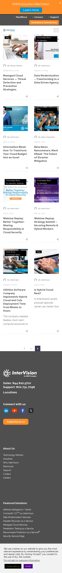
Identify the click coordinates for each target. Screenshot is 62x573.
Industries (7, 459)
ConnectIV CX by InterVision (18, 513)
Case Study (10, 252)
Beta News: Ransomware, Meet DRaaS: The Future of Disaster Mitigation (46, 154)
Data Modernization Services (17, 517)
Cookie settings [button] (13, 566)
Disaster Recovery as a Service (18, 521)
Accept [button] (28, 566)
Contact (7, 474)
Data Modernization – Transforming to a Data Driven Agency (46, 79)
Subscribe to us (16, 421)
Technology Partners (13, 455)
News (8, 109)
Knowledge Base (44, 38)
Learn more (31, 10)
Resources (8, 466)
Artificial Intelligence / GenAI (17, 509)
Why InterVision (11, 462)
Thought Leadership (45, 112)
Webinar (20, 183)
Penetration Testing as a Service (18, 528)
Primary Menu (56, 30)
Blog (7, 38)
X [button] (60, 3)
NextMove (21, 17)
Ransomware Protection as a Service (21, 532)
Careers (38, 17)
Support (54, 17)
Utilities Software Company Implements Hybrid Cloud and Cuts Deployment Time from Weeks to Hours (15, 300)
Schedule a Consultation (44, 22)
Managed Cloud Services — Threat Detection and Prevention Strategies (14, 82)
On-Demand (42, 40)
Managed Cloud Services (15, 525)
